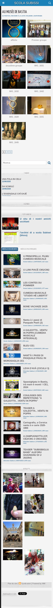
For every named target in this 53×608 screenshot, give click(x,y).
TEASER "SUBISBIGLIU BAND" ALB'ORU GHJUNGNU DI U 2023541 (36, 453)
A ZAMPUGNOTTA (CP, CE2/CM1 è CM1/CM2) (35, 437)
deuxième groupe (14, 65)
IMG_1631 (39, 65)
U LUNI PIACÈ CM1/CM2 (36, 270)
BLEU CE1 (28, 345)
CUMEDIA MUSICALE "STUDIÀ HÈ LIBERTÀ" (35, 294)
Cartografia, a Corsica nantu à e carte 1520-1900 (35, 425)
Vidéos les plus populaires (29, 249)
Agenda (27, 204)
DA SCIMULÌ (8, 184)
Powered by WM (38, 584)
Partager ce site (9, 594)
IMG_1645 (14, 142)
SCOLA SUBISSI (26, 3)
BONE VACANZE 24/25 (35, 306)
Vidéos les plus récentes (9, 249)
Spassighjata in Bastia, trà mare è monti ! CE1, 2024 (35, 385)
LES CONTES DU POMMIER (32, 284)
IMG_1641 (39, 117)
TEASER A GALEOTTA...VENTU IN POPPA (35, 411)
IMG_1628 (14, 117)
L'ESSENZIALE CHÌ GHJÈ (14, 192)
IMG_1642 (39, 91)
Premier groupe (39, 40)
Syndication (26, 584)
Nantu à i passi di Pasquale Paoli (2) (33, 321)
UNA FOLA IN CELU (11, 177)
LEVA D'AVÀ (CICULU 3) (36, 368)
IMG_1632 (14, 91)
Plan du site (12, 584)
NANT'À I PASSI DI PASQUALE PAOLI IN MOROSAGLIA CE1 (25, 358)
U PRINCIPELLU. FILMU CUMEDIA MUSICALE (36, 257)
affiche (14, 40)
